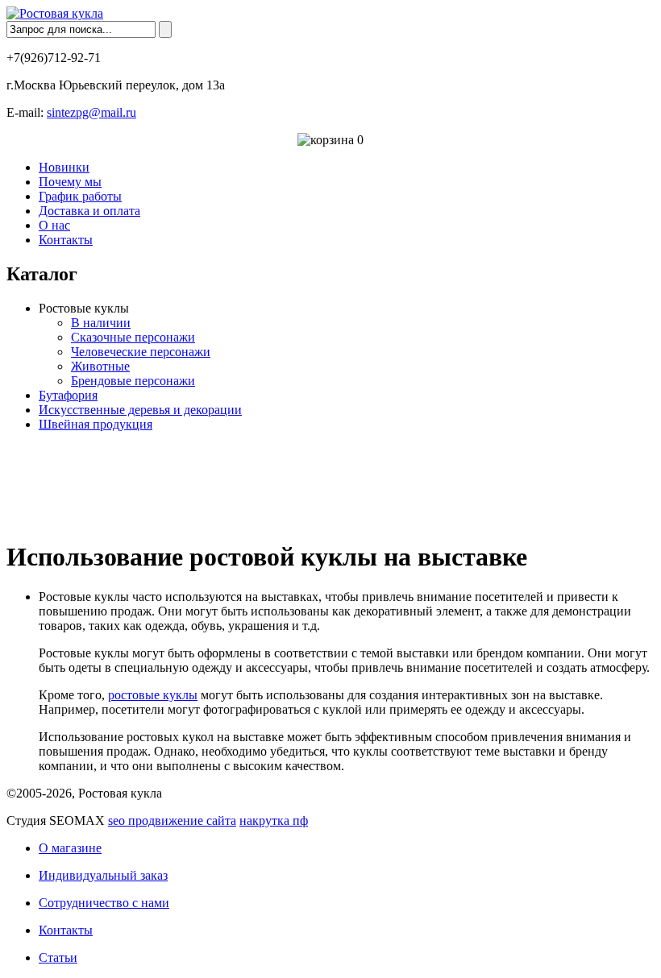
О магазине (70, 848)
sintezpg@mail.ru (91, 112)
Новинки (64, 167)
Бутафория (68, 395)
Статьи (58, 957)
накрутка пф (273, 820)
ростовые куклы (152, 695)
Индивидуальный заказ (103, 875)
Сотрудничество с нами (104, 903)
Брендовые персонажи (133, 380)
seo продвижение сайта (172, 820)
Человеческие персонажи (140, 351)
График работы (80, 196)
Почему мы (70, 182)
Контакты (66, 240)
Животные (100, 366)
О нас (54, 225)
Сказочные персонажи (133, 337)
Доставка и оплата (89, 211)
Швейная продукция (95, 424)
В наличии (101, 322)
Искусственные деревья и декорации (140, 409)
